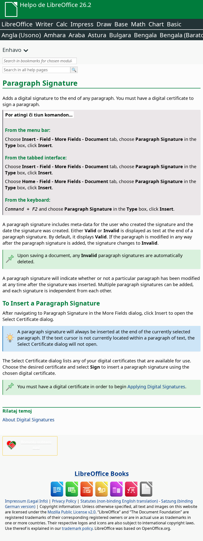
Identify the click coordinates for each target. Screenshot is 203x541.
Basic (174, 24)
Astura (97, 35)
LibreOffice (17, 24)
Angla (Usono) (21, 35)
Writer (44, 24)
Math (138, 24)
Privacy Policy (64, 501)
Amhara (55, 35)
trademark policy (77, 528)
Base (121, 24)
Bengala (145, 35)
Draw (104, 24)
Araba (77, 35)
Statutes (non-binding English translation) (119, 501)
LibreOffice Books (102, 473)
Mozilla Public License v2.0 (72, 512)
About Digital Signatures (28, 419)
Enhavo (11, 49)
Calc (62, 24)
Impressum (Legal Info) (26, 501)
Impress (82, 24)
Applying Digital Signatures (156, 386)
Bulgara (120, 35)
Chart (156, 24)
